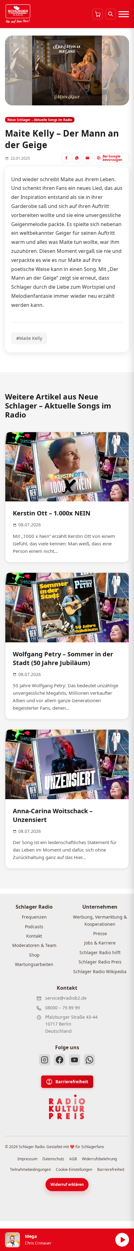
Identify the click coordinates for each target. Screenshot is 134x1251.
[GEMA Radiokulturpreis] (67, 1107)
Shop (34, 955)
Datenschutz (53, 1159)
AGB (73, 1159)
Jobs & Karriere (100, 943)
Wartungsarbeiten (34, 964)
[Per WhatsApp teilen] (77, 157)
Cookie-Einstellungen (74, 1169)
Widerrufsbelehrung (99, 1159)
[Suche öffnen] (110, 14)
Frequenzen (34, 917)
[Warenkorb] (97, 14)
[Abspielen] (122, 1240)
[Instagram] (44, 1059)
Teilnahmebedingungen (30, 1169)
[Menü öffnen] (123, 14)
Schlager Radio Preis (100, 962)
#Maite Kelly (29, 338)
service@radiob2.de (66, 998)
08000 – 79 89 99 (62, 1008)
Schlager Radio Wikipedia (100, 971)
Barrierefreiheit (71, 1081)
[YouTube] (74, 1059)
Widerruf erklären (67, 1184)
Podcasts (34, 927)
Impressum (27, 1159)
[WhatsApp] (89, 1059)
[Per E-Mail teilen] (87, 157)
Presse (100, 933)
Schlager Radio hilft (100, 952)
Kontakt (34, 936)
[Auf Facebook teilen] (66, 157)
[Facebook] (59, 1059)
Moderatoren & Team (34, 945)
